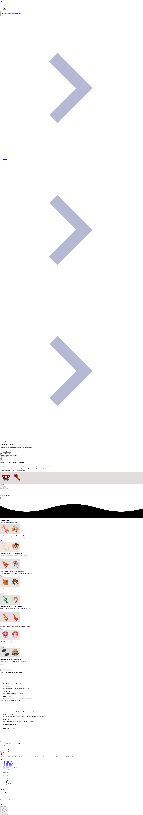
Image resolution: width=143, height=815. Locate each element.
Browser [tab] (3, 670)
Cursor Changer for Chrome (8, 763)
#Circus (12, 742)
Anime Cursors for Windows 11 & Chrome (10, 767)
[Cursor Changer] (1, 1)
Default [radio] (5, 453)
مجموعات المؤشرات (6, 779)
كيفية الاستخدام (5, 10)
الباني (4, 776)
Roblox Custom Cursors (7, 766)
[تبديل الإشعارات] (0, 14)
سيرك (5, 486)
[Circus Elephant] (10, 568)
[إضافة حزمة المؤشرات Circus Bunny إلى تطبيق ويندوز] (3, 611)
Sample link (7, 455)
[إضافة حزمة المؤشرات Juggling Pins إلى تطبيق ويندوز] (3, 629)
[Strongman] (10, 657)
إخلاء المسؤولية (5, 795)
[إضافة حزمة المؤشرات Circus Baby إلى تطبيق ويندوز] (3, 460)
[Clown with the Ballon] (10, 533)
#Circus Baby (8, 742)
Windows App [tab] (9, 670)
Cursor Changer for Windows (8, 765)
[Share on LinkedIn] (71, 501)
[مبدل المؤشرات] (1, 754)
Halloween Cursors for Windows (8, 768)
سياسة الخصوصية (6, 793)
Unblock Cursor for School (7, 784)
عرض (1, 557)
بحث (3, 774)
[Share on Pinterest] (71, 500)
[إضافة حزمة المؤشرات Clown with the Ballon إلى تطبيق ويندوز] (3, 541)
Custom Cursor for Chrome (7, 761)
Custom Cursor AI (6, 777)
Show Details (3, 806)
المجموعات (5, 4)
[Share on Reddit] (71, 503)
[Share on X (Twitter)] (71, 498)
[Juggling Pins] (10, 621)
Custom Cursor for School (7, 783)
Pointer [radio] (9, 453)
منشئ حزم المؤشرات (7, 778)
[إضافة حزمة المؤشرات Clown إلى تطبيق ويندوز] (3, 647)
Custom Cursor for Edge (7, 762)
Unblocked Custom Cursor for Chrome (9, 782)
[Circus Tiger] (10, 586)
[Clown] (10, 639)
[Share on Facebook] (71, 497)
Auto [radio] (1, 453)
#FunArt (4, 742)
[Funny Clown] (10, 551)
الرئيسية (4, 3)
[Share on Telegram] (71, 502)
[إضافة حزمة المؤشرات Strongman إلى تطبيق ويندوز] (3, 664)
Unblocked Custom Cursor (7, 781)
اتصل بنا (4, 792)
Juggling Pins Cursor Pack (29, 468)
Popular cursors (5, 775)
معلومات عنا (5, 791)
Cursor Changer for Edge (7, 764)
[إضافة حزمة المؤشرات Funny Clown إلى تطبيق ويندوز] (3, 558)
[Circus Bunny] (10, 604)
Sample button (12, 455)
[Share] (1, 459)
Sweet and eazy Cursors (7, 769)
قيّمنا (3, 786)
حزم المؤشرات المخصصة (7, 780)
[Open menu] (0, 12)
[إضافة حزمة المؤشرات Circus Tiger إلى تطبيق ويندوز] (3, 594)
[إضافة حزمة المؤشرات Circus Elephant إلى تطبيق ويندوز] (3, 576)
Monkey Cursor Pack (19, 468)
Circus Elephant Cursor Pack (42, 468)
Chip (16, 455)
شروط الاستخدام (6, 794)
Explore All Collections (4, 737)
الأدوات (4, 7)
